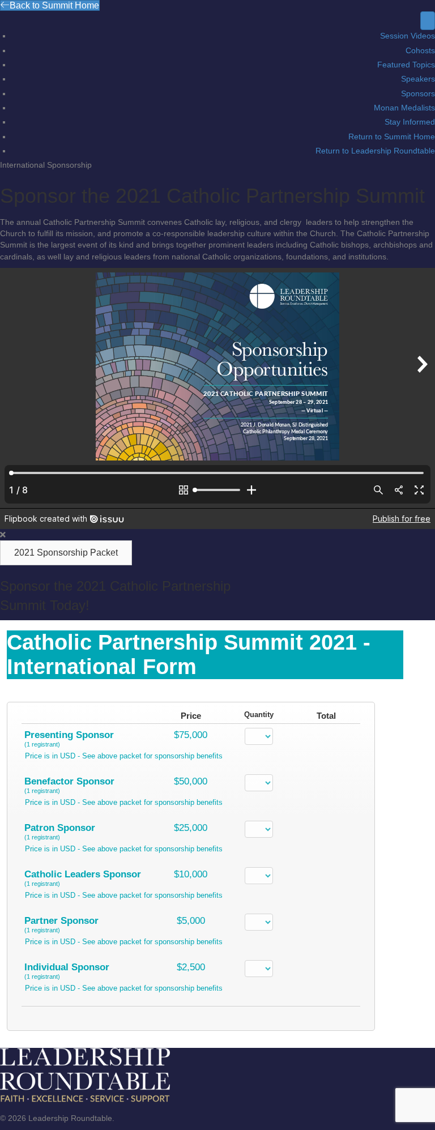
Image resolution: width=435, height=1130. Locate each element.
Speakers (418, 78)
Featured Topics (406, 64)
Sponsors (418, 93)
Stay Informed (410, 121)
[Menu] (427, 20)
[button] (66, 552)
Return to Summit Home (391, 136)
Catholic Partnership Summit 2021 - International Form (188, 654)
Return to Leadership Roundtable (375, 150)
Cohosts (420, 50)
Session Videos (407, 35)
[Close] (3, 534)
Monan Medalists (404, 107)
